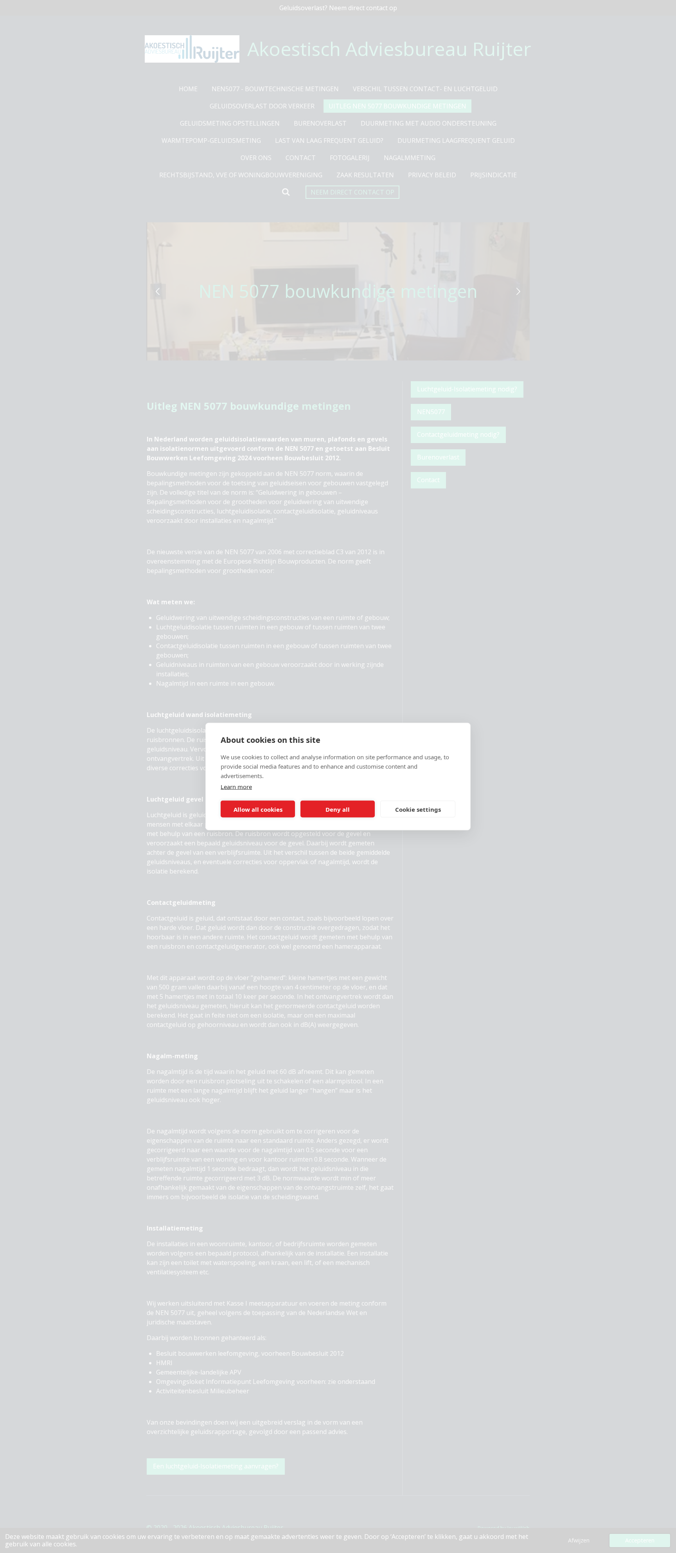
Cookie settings (418, 809)
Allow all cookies (258, 809)
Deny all (337, 809)
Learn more (236, 787)
